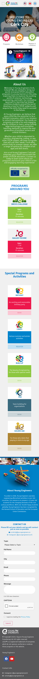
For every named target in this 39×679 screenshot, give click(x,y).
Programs (6, 44)
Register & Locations (32, 44)
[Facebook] (6, 658)
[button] (3, 3)
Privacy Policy (25, 617)
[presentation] (19, 606)
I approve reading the (18, 617)
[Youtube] (11, 658)
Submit (8, 623)
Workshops (19, 44)
